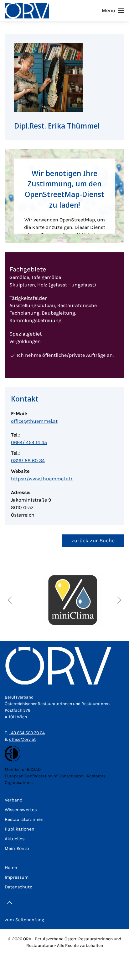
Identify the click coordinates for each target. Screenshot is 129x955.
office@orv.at (22, 739)
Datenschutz (18, 886)
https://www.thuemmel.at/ (42, 479)
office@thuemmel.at (34, 421)
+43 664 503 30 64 (27, 732)
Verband (14, 799)
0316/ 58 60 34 (28, 460)
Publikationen (19, 828)
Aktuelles (14, 838)
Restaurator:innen (24, 819)
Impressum (16, 877)
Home (11, 867)
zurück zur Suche (93, 540)
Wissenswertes (21, 809)
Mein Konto (17, 848)
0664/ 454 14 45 (29, 442)
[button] (113, 10)
